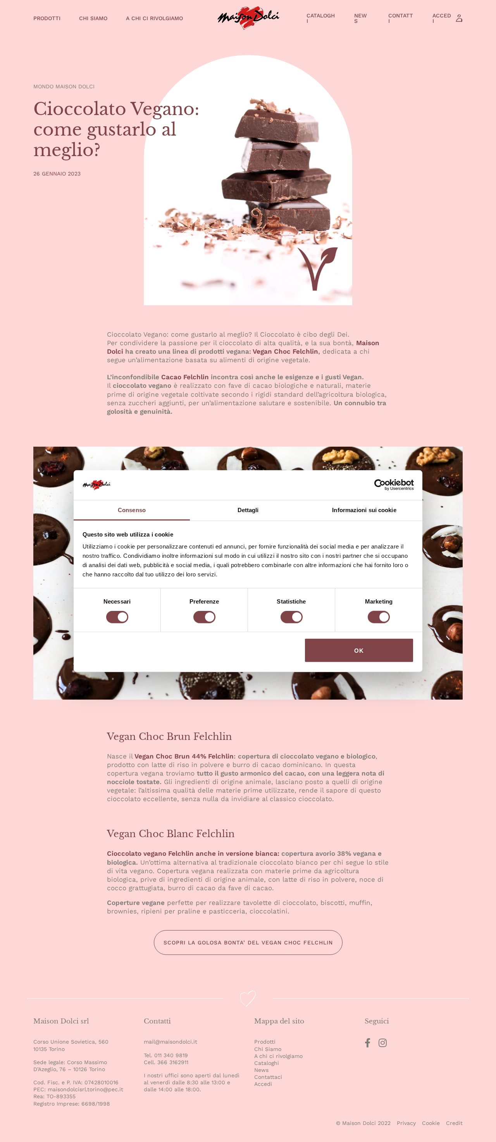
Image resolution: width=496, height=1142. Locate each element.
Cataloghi (321, 18)
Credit (454, 1123)
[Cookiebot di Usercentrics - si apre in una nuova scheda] (380, 485)
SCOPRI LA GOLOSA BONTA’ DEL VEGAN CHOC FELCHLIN (248, 942)
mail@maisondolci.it (170, 1042)
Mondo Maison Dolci (64, 86)
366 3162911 (172, 1062)
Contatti (400, 18)
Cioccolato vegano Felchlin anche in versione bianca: (194, 853)
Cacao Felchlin (185, 377)
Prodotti (46, 18)
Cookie (431, 1123)
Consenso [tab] (132, 510)
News (360, 18)
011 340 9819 (171, 1055)
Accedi (441, 18)
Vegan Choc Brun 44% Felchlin (184, 756)
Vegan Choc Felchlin (285, 351)
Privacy (406, 1123)
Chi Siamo (93, 18)
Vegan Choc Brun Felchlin (169, 736)
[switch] (204, 618)
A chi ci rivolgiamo (154, 18)
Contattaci (268, 1077)
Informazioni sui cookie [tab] (364, 510)
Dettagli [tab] (248, 510)
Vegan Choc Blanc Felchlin (171, 833)
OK (359, 650)
